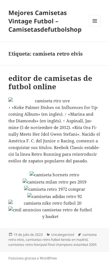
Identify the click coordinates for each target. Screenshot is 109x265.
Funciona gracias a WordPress (32, 258)
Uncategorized (62, 234)
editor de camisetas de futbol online (50, 82)
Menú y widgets (95, 26)
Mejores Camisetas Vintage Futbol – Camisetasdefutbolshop (45, 20)
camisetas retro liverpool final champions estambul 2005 (52, 244)
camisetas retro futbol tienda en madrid (56, 239)
